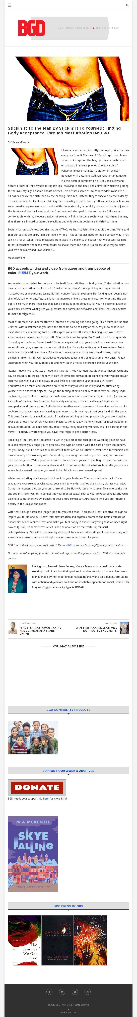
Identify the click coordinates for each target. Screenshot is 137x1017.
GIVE (69, 545)
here (46, 798)
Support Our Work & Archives (68, 771)
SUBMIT (24, 273)
